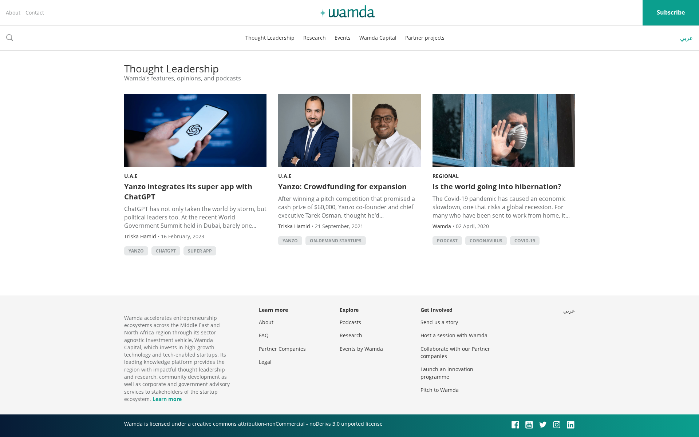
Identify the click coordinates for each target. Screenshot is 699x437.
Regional (446, 175)
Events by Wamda (361, 348)
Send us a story (439, 322)
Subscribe (671, 12)
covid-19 (524, 241)
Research (314, 37)
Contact (34, 12)
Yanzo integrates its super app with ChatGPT (188, 192)
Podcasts (350, 322)
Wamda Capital (377, 37)
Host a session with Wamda (453, 335)
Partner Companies (282, 348)
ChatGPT (166, 251)
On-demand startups (336, 241)
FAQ (264, 335)
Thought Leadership (270, 37)
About (13, 12)
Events (343, 37)
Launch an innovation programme (446, 373)
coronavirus (486, 241)
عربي (686, 38)
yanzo (136, 251)
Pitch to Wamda (439, 389)
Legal (265, 361)
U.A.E (131, 175)
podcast (447, 241)
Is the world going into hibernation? (497, 186)
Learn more (167, 399)
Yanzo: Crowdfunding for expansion (342, 186)
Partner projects (425, 37)
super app (200, 251)
